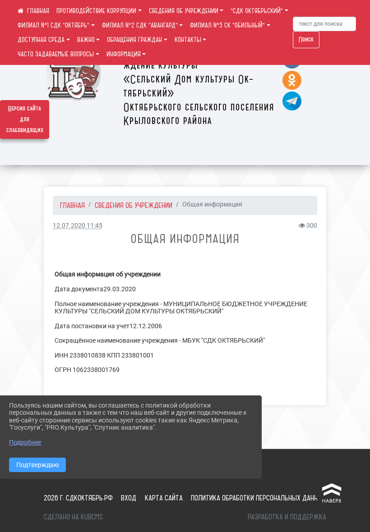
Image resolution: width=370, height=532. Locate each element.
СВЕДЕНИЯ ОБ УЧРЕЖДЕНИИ (183, 11)
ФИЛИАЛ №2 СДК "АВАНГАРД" (140, 25)
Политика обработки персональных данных (258, 497)
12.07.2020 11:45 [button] (77, 225)
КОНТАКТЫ (188, 40)
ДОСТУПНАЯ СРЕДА (41, 40)
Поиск (306, 39)
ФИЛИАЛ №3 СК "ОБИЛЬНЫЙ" (227, 25)
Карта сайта (164, 497)
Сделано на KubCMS (73, 516)
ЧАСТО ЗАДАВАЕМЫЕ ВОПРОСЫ (56, 54)
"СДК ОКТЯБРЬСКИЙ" (257, 11)
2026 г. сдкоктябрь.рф (78, 497)
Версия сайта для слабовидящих (24, 119)
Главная (72, 205)
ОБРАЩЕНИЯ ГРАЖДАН (134, 40)
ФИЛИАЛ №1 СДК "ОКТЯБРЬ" (53, 25)
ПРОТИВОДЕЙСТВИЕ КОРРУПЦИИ (96, 11)
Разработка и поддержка (287, 516)
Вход (128, 497)
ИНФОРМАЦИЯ (123, 54)
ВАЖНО (86, 40)
